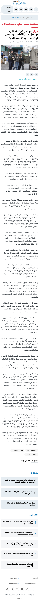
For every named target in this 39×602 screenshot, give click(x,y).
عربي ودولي (25, 17)
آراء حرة (35, 578)
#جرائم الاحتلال (32, 450)
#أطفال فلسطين (17, 450)
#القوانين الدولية (31, 454)
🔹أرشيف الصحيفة (31, 583)
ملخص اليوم (9, 9)
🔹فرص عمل (15, 578)
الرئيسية (33, 17)
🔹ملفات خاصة (14, 583)
